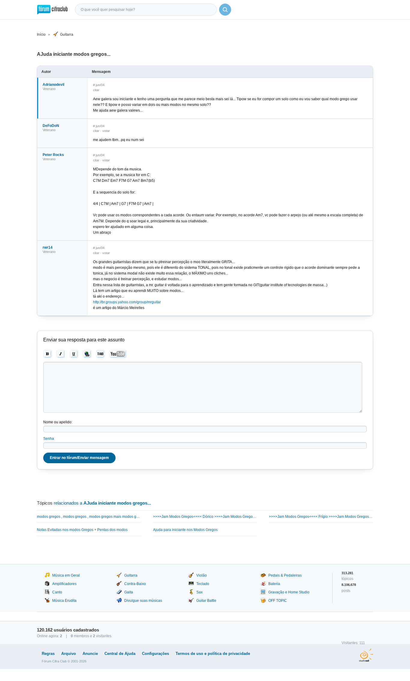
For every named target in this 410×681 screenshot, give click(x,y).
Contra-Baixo (135, 584)
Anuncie (90, 653)
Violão (201, 575)
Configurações (155, 653)
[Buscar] (225, 10)
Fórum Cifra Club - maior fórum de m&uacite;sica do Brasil (52, 9)
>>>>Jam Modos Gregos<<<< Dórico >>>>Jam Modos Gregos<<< (205, 516)
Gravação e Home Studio (288, 592)
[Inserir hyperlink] (87, 354)
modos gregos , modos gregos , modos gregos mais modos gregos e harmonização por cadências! (89, 516)
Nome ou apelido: (57, 422)
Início (41, 34)
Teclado (202, 584)
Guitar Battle (206, 600)
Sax (199, 592)
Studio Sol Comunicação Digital (366, 655)
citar (96, 90)
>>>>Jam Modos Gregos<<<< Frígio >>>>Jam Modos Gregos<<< (321, 516)
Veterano (49, 89)
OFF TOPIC (277, 600)
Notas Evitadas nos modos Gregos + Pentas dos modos (82, 530)
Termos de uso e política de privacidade (213, 653)
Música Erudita (64, 600)
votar (106, 131)
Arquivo (68, 653)
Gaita (128, 592)
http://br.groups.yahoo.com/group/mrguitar (127, 302)
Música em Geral (66, 575)
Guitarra (66, 34)
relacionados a (102, 503)
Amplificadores (64, 584)
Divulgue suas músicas (143, 600)
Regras (48, 653)
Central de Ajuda (119, 653)
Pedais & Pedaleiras (285, 575)
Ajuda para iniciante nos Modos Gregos (185, 530)
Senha (48, 438)
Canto (57, 592)
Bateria (274, 584)
